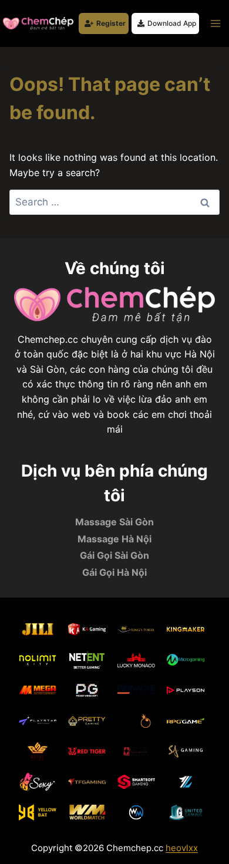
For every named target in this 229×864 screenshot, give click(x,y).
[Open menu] (215, 23)
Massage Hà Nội (114, 539)
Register (111, 23)
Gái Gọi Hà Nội (114, 572)
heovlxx (182, 847)
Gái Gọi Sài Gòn (114, 555)
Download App (171, 23)
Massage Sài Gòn (114, 522)
